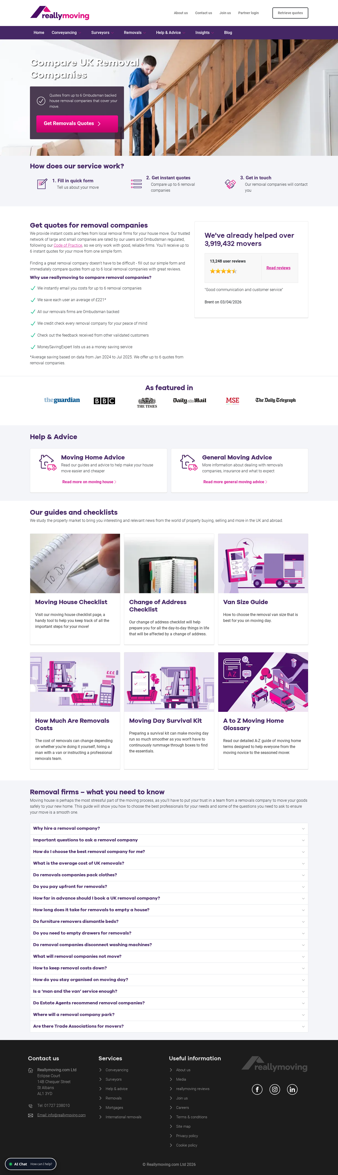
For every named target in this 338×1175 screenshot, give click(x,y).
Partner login (248, 13)
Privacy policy (187, 1136)
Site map (183, 1126)
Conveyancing (117, 1070)
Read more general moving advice (233, 482)
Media (181, 1079)
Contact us (203, 13)
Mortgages (114, 1107)
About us (181, 13)
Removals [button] (133, 32)
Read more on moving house (87, 482)
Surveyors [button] (100, 32)
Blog (228, 32)
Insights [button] (202, 32)
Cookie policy (186, 1145)
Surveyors (114, 1079)
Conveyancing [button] (64, 32)
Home (39, 32)
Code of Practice (68, 245)
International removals (124, 1117)
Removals (114, 1098)
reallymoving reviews (193, 1089)
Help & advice (117, 1089)
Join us (225, 13)
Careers (182, 1107)
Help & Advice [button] (168, 32)
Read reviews (278, 268)
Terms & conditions (191, 1117)
